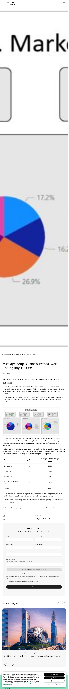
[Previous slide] (59, 602)
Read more (10, 664)
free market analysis (47, 508)
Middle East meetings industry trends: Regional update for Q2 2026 (32, 656)
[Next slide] (64, 602)
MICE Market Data (29, 653)
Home (4, 354)
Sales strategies (39, 653)
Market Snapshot (19, 653)
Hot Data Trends (39, 516)
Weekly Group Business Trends (44, 519)
